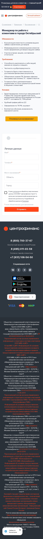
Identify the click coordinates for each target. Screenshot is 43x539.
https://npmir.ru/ (31, 367)
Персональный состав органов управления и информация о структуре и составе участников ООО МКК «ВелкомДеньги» (21, 456)
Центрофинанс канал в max (30, 270)
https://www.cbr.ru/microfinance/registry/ (21, 515)
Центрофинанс (15, 15)
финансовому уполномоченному (21, 522)
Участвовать (19, 7)
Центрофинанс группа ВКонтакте (13, 270)
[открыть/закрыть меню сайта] (2, 15)
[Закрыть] (20, 530)
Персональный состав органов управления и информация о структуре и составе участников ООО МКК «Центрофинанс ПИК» (21, 397)
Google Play (21, 284)
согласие (16, 191)
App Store (21, 289)
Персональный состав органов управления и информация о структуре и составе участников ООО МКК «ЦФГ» (21, 341)
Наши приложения (21, 297)
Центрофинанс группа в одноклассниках (18, 270)
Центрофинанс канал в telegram (24, 270)
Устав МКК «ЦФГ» (11, 346)
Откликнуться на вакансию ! (21, 119)
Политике (25, 201)
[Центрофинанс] (21, 228)
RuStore (21, 278)
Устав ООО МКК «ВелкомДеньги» (21, 461)
